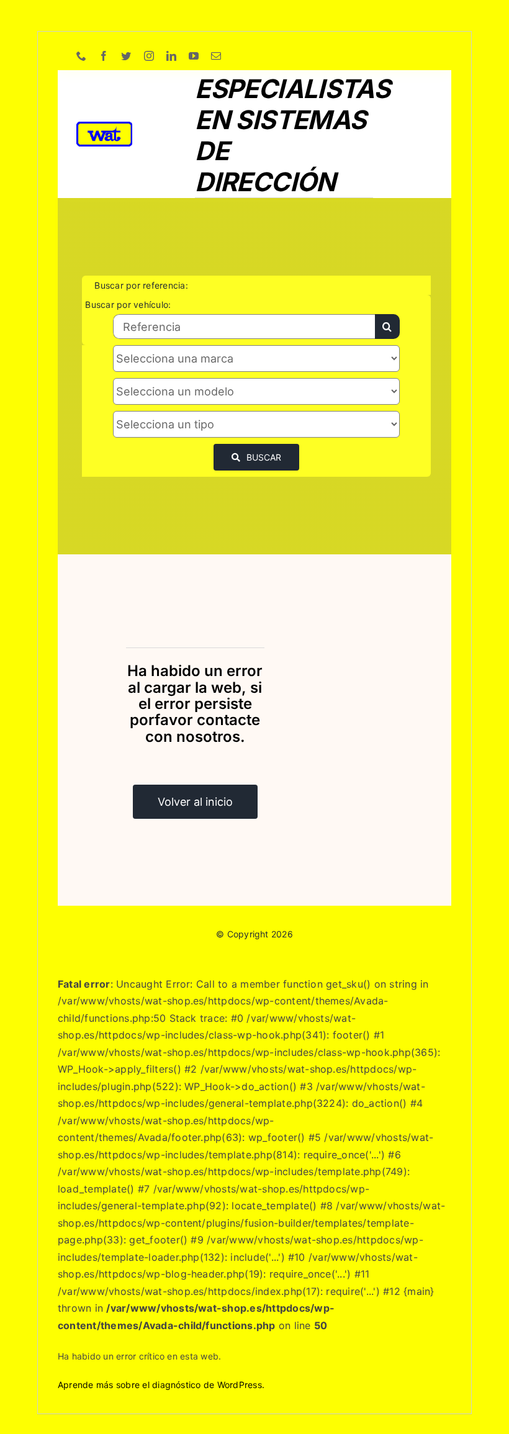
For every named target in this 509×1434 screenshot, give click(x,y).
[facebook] (104, 56)
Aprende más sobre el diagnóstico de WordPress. (161, 1384)
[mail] (216, 56)
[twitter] (126, 56)
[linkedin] (171, 56)
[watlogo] (104, 126)
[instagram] (149, 56)
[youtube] (194, 56)
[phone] (81, 56)
